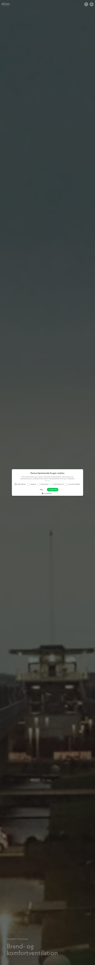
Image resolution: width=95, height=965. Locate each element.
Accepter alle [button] (52, 490)
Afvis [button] (41, 490)
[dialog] (47, 482)
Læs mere (47, 480)
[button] (47, 493)
